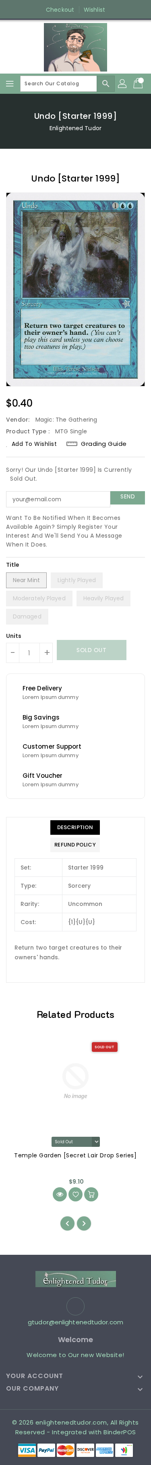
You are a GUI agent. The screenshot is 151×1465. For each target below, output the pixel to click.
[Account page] (123, 84)
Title (13, 565)
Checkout (60, 10)
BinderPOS (119, 1432)
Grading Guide (104, 444)
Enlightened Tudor (75, 128)
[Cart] (139, 84)
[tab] (74, 827)
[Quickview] (60, 1194)
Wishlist (94, 10)
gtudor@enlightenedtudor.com (75, 1322)
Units (14, 636)
